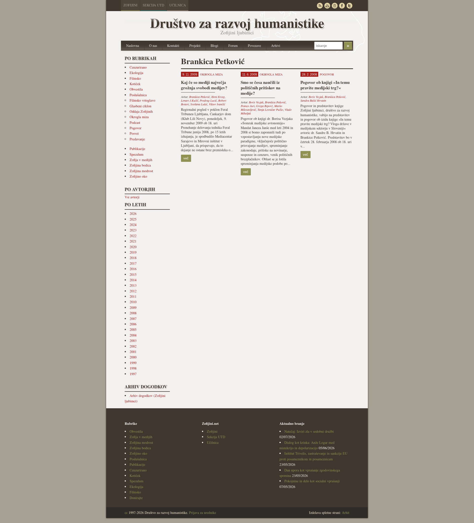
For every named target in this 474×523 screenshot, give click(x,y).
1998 (133, 368)
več (186, 158)
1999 (133, 362)
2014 (133, 280)
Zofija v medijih (141, 159)
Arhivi (275, 45)
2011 (133, 296)
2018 (133, 257)
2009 (133, 307)
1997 (133, 374)
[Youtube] (327, 5)
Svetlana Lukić (198, 104)
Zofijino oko (138, 176)
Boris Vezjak (256, 102)
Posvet (134, 133)
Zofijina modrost (141, 170)
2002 (133, 346)
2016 (133, 268)
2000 (133, 357)
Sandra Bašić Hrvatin (313, 100)
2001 (133, 351)
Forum (233, 45)
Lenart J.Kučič (189, 100)
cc (126, 512)
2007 (133, 318)
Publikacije (137, 148)
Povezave (254, 45)
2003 (133, 340)
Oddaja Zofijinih (141, 111)
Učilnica (177, 5)
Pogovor (135, 128)
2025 (133, 219)
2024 (133, 224)
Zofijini (130, 5)
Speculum (136, 154)
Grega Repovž (264, 106)
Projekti (194, 45)
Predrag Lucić (208, 100)
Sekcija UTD (153, 5)
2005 (133, 329)
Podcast (135, 122)
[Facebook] (342, 5)
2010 (133, 301)
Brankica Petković (199, 97)
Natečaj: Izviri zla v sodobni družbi (309, 431)
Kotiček (135, 83)
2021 (133, 241)
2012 (133, 291)
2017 (133, 263)
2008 (133, 313)
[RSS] (319, 5)
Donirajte (136, 497)
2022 (133, 235)
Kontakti (173, 45)
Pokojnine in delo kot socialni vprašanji (312, 481)
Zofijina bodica (140, 165)
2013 (133, 285)
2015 (133, 274)
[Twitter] (349, 5)
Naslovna (132, 45)
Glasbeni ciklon (140, 106)
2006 (133, 324)
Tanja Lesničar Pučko (270, 110)
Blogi (214, 45)
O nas (153, 45)
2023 (133, 230)
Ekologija (136, 72)
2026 (133, 213)
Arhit (345, 512)
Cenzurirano (138, 67)
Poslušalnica (138, 95)
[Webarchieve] (334, 5)
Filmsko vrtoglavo (142, 100)
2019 (133, 252)
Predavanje (137, 139)
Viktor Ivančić (217, 104)
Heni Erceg (218, 97)
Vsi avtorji (132, 197)
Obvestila (136, 89)
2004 (133, 335)
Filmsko (135, 78)
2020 (133, 246)
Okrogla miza (139, 116)
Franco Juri (248, 106)
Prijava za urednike (202, 512)
